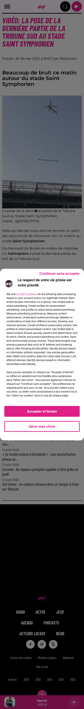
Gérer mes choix (42, 426)
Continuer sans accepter (59, 273)
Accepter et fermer (42, 411)
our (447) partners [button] (26, 294)
